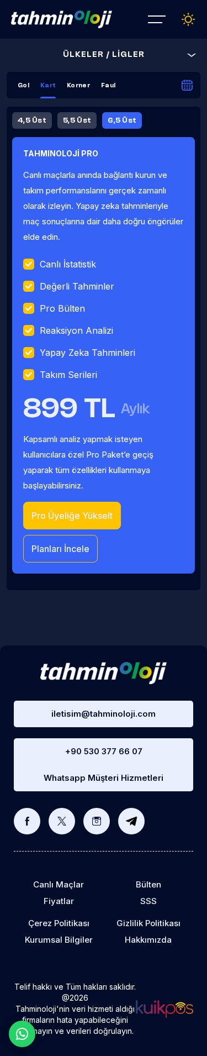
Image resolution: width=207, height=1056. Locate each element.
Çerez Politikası (58, 923)
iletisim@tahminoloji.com (103, 713)
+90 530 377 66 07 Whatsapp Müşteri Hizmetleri (103, 764)
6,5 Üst (122, 120)
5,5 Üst (77, 120)
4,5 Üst (32, 120)
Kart (48, 85)
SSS (148, 901)
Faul (108, 85)
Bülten (148, 884)
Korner (78, 85)
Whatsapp (22, 1034)
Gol (23, 85)
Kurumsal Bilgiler (59, 939)
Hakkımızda (148, 939)
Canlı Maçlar (58, 884)
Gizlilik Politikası (148, 923)
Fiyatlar (59, 901)
